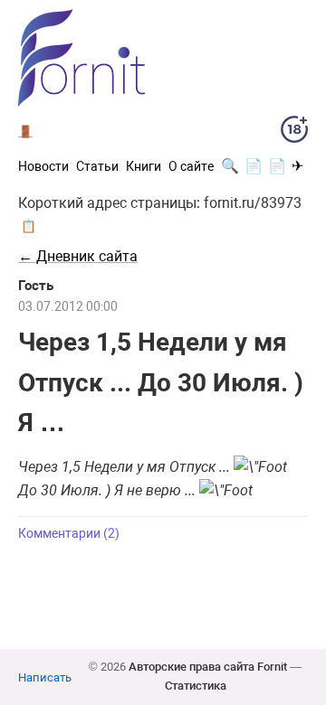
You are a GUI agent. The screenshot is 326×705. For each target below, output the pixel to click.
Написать (45, 677)
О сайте (191, 166)
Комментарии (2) (69, 533)
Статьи (97, 166)
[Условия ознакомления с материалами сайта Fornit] (294, 133)
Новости (43, 166)
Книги (143, 166)
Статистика (195, 685)
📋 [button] (28, 226)
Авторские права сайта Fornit (208, 666)
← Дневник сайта (78, 256)
